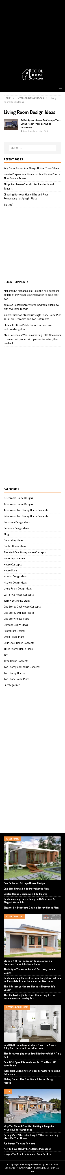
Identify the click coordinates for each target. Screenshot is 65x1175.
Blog (6, 534)
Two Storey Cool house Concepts (22, 667)
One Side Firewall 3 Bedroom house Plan (26, 888)
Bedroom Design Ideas (16, 528)
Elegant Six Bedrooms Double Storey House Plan (31, 907)
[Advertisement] (32, 32)
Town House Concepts (16, 661)
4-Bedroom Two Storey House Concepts (26, 510)
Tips (6, 655)
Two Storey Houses (14, 673)
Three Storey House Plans (18, 648)
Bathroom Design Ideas (17, 522)
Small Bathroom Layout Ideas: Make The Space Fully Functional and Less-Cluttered (30, 1046)
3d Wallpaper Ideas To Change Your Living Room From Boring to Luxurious (40, 123)
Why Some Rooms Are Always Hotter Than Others (31, 168)
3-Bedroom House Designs (18, 504)
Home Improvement (15, 558)
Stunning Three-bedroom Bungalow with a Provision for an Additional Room (28, 962)
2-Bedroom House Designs (18, 498)
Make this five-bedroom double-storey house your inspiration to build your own (31, 294)
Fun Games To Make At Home (19, 1143)
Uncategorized (12, 685)
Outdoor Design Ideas (16, 624)
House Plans (10, 570)
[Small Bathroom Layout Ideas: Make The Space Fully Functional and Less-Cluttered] (32, 1023)
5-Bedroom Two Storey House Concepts (26, 516)
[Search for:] (32, 148)
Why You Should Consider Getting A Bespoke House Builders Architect (29, 1128)
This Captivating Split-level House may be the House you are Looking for (29, 996)
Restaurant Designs (14, 630)
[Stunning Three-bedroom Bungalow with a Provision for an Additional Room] (32, 935)
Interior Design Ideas (30, 98)
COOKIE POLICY (41, 1168)
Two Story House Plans (16, 679)
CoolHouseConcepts (32, 131)
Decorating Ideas (13, 540)
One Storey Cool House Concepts (22, 606)
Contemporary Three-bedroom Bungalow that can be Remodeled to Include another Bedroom (32, 979)
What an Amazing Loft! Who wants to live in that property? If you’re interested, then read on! (32, 339)
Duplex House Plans (15, 546)
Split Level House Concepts (19, 643)
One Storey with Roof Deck (19, 612)
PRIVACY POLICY (24, 1168)
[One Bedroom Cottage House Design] (32, 858)
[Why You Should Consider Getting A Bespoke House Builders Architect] (32, 1106)
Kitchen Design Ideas (15, 582)
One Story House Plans (16, 618)
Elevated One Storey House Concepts (25, 552)
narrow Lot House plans (17, 600)
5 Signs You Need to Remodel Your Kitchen (27, 1153)
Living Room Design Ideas (18, 588)
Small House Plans (14, 636)
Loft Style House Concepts (19, 594)
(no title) (8, 204)
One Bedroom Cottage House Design (24, 883)
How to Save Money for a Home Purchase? (27, 1148)
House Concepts (13, 564)
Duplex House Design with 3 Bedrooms (25, 893)
